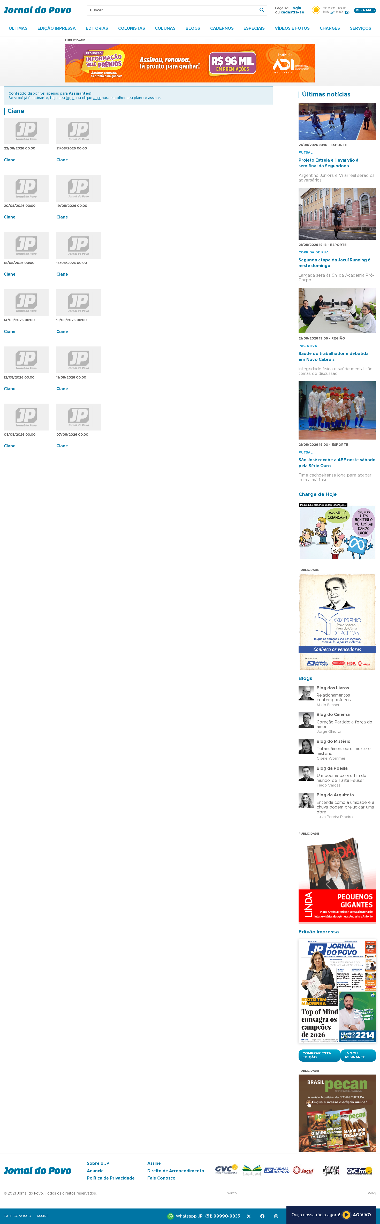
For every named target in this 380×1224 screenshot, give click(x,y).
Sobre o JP (98, 1163)
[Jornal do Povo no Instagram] (277, 1216)
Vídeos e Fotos (292, 28)
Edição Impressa (56, 28)
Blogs (193, 28)
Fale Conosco (161, 1178)
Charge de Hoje (318, 494)
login (296, 8)
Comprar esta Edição (316, 1055)
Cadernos (222, 28)
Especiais (254, 28)
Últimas (18, 28)
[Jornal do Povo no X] (249, 1216)
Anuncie (95, 1171)
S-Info (232, 1193)
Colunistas (131, 28)
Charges (330, 28)
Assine (154, 1163)
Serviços (360, 28)
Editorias (97, 28)
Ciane (15, 111)
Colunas (165, 28)
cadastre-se (292, 12)
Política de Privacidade (111, 1178)
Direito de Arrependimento (175, 1171)
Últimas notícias (326, 95)
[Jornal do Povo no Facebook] (263, 1216)
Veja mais (365, 10)
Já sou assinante (355, 1055)
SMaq (371, 1193)
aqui (97, 98)
